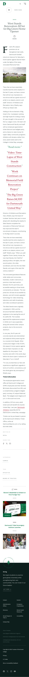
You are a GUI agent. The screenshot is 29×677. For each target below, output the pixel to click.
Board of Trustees (9, 478)
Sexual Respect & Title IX (7, 616)
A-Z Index (5, 659)
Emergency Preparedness (20, 605)
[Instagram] (11, 672)
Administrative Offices (6, 605)
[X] (7, 672)
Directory (5, 610)
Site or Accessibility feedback (10, 663)
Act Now (6, 589)
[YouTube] (15, 672)
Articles (14, 19)
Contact (5, 600)
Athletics (6, 472)
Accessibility (20, 616)
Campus (5, 460)
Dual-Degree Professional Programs (11, 633)
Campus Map (6, 622)
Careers (19, 600)
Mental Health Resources (20, 611)
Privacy (5, 655)
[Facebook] (4, 672)
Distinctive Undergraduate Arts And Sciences (14, 636)
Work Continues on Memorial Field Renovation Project (14, 180)
